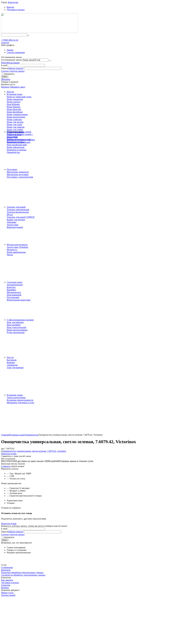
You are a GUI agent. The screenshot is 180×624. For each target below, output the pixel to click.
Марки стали (7, 592)
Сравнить (6, 466)
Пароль (4, 68)
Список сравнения (16, 52)
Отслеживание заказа (11, 60)
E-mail (4, 65)
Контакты (6, 570)
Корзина (5, 87)
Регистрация (13, 62)
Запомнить (9, 74)
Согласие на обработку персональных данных (23, 575)
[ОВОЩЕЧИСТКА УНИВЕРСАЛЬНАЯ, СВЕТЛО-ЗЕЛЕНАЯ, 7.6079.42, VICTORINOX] (33, 451)
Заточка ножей (8, 595)
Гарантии (5, 585)
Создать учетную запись (12, 71)
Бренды (10, 7)
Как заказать (7, 580)
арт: (3, 448)
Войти (4, 62)
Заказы (10, 50)
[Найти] (28, 35)
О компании (7, 567)
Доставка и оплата (15, 9)
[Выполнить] (50, 60)
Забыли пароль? (15, 68)
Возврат (5, 587)
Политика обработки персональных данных (22, 572)
